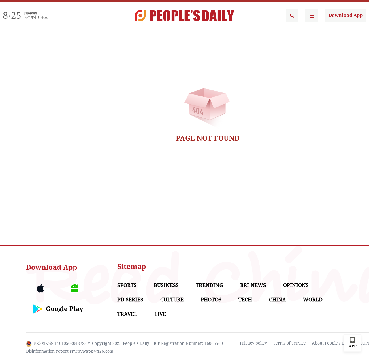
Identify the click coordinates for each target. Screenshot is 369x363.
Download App (345, 15)
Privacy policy (253, 343)
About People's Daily (331, 343)
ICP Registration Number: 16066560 (188, 343)
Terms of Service (289, 343)
